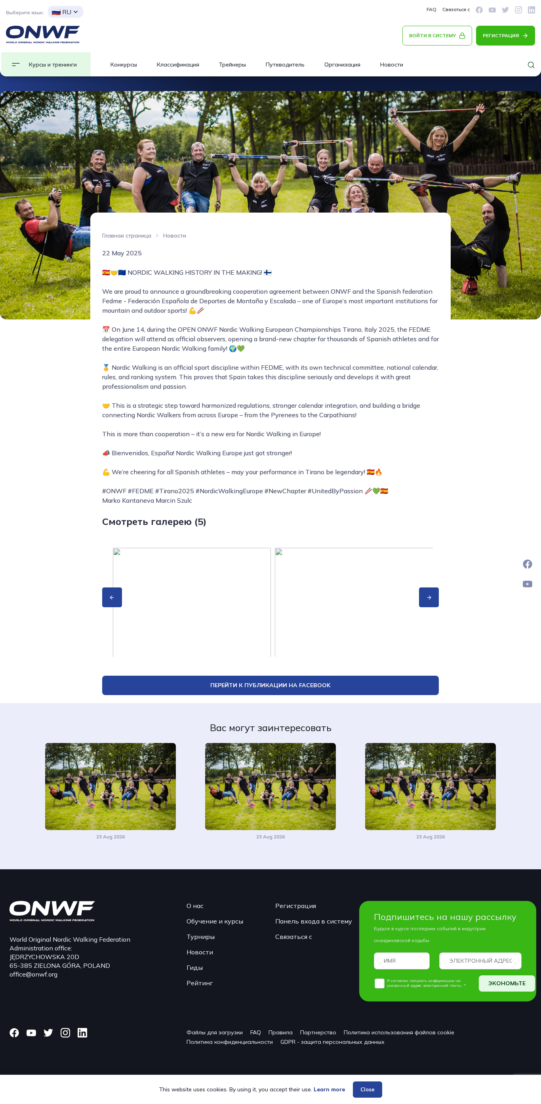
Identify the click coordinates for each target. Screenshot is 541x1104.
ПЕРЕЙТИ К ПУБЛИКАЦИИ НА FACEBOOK (270, 685)
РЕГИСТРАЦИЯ (501, 35)
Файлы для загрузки (215, 1032)
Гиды (195, 967)
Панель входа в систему (313, 921)
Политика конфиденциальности (230, 1041)
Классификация (178, 64)
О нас (195, 906)
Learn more (329, 1089)
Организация (342, 64)
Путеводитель (285, 64)
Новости (391, 64)
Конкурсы (123, 64)
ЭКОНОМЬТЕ (507, 983)
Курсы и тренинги (53, 64)
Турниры (201, 937)
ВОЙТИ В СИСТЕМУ (432, 35)
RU (66, 12)
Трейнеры (232, 64)
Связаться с (456, 9)
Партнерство (318, 1032)
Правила (281, 1032)
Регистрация (295, 906)
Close (367, 1089)
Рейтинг (200, 983)
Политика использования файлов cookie (399, 1032)
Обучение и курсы (215, 921)
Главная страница (126, 235)
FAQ (431, 9)
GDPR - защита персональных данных (332, 1041)
